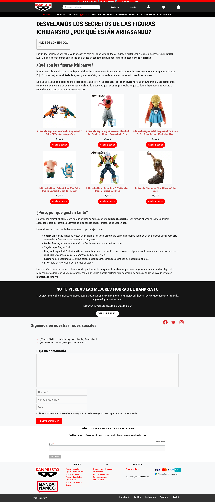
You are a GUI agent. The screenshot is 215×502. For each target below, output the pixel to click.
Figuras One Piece (72, 474)
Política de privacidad (101, 474)
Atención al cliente (132, 469)
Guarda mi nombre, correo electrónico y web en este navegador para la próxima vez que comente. (88, 413)
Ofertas (68, 485)
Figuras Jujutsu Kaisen (74, 477)
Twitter (137, 497)
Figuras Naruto (71, 480)
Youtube (164, 497)
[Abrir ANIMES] (137, 14)
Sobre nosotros (98, 480)
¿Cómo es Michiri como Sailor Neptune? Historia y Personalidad (68, 339)
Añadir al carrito (59, 144)
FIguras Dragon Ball (73, 469)
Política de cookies (100, 477)
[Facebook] (165, 322)
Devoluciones (98, 472)
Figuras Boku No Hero (74, 482)
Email (51, 444)
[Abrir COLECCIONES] (154, 14)
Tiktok (176, 497)
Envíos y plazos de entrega (103, 469)
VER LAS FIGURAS (107, 313)
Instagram (150, 497)
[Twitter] (173, 322)
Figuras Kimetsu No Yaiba (75, 472)
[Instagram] (181, 322)
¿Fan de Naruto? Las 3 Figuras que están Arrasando (63, 342)
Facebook (124, 497)
